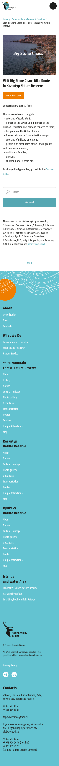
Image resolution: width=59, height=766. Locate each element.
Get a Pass (8, 403)
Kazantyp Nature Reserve (22, 19)
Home (5, 19)
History (7, 380)
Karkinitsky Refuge (12, 593)
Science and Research (14, 347)
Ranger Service (10, 353)
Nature (6, 386)
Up (28, 263)
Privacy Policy (10, 665)
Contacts (7, 326)
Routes (6, 414)
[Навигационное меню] (53, 6)
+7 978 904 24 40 (11, 742)
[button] (13, 95)
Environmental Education (16, 342)
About (6, 374)
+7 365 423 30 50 (11, 706)
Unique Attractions (13, 426)
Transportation (10, 409)
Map (5, 432)
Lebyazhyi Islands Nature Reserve (20, 588)
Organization (9, 314)
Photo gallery (10, 397)
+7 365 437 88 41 (11, 709)
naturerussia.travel (36, 244)
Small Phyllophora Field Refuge (19, 599)
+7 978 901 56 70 (11, 746)
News (5, 320)
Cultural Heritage (11, 391)
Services (41, 19)
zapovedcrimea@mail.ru (15, 717)
